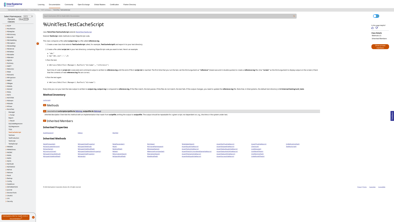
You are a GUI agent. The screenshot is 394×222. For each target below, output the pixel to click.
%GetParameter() (118, 144)
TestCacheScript (65, 10)
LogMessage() (256, 149)
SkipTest (115, 133)
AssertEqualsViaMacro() (190, 146)
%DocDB (10, 37)
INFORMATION (12, 187)
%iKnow (10, 172)
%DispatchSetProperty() (86, 154)
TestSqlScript (13, 144)
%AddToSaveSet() (49, 144)
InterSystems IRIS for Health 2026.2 (18, 10)
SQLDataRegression (15, 124)
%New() (115, 151)
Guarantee (372, 187)
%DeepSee (10, 31)
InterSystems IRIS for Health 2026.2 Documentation (16, 217)
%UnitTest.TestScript (84, 32)
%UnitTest (56, 10)
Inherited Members (379, 38)
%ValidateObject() (188, 144)
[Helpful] (372, 28)
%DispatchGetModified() (51, 156)
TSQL (10, 129)
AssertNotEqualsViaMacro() (191, 156)
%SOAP (9, 89)
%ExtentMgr (11, 46)
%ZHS (9, 161)
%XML (9, 155)
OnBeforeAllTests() (258, 156)
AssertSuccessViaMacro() (225, 156)
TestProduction (14, 138)
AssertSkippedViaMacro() (225, 146)
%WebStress (11, 149)
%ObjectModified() (119, 156)
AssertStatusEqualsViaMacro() (227, 149)
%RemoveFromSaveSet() (155, 151)
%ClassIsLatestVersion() (51, 146)
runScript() (47, 100)
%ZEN (9, 158)
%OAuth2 (10, 75)
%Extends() (82, 156)
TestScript (12, 141)
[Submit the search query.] (294, 16)
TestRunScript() (291, 146)
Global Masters (99, 4)
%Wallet (10, 147)
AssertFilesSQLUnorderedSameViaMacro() (197, 151)
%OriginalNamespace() (155, 146)
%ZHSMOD (11, 167)
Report (11, 118)
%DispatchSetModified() (86, 149)
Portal (12, 115)
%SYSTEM (10, 98)
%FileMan (10, 52)
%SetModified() (152, 156)
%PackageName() (153, 149)
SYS (8, 198)
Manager (12, 112)
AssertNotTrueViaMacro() (225, 144)
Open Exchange (84, 4)
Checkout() (255, 146)
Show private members (380, 46)
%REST (9, 80)
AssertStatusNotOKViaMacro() (227, 151)
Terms (365, 187)
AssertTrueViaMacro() (258, 144)
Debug (80, 133)
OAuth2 (10, 195)
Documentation (54, 4)
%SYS (9, 95)
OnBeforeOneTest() (293, 144)
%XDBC (9, 152)
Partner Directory (129, 4)
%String (79, 111)
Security (10, 201)
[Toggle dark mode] (376, 16)
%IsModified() (117, 149)
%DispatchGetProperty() (86, 144)
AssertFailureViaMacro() (190, 149)
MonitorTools (12, 193)
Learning (41, 4)
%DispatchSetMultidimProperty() (89, 151)
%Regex (10, 83)
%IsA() (114, 146)
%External (10, 49)
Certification (114, 4)
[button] (380, 46)
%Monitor (10, 69)
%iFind (9, 170)
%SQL (9, 92)
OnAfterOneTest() (257, 154)
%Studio (10, 103)
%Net (9, 72)
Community (69, 4)
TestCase (12, 135)
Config (9, 181)
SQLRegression (14, 126)
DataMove (10, 184)
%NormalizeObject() (119, 154)
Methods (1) (376, 35)
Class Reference (34, 10)
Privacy (359, 187)
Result (12, 121)
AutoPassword (48, 133)
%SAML (9, 86)
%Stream (10, 100)
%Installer (10, 54)
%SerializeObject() (153, 154)
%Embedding (11, 40)
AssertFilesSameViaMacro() (191, 154)
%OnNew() (151, 144)
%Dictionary (11, 34)
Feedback (392, 115)
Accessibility (381, 187)
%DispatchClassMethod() (52, 154)
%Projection (11, 77)
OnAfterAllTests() (257, 151)
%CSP (9, 26)
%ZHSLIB (10, 164)
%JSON (9, 60)
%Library (10, 63)
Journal (9, 190)
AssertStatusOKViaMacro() (226, 154)
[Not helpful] (377, 28)
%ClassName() (48, 149)
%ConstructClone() (49, 151)
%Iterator (10, 57)
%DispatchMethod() (85, 146)
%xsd (9, 175)
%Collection (11, 29)
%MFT (9, 66)
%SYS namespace (46, 10)
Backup (9, 178)
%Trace (9, 106)
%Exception (11, 43)
